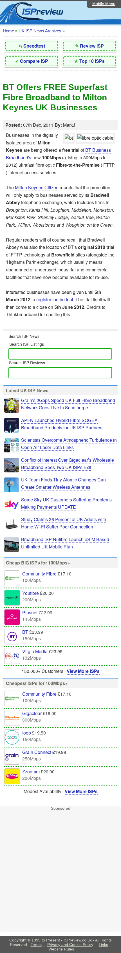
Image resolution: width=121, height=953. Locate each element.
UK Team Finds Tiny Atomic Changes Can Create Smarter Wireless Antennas (63, 483)
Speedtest (34, 46)
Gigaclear (32, 713)
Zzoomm (31, 771)
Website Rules (61, 949)
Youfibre (30, 593)
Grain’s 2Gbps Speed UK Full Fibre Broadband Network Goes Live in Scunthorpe (68, 404)
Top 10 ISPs (92, 61)
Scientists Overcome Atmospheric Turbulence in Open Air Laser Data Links (69, 443)
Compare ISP (34, 61)
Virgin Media (35, 651)
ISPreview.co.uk (78, 940)
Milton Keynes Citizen (37, 187)
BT (25, 632)
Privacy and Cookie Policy (70, 944)
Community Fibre (39, 573)
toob (26, 732)
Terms (36, 944)
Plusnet (29, 612)
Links (103, 944)
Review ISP (92, 46)
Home (8, 30)
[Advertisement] (60, 871)
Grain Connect (36, 752)
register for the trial (54, 299)
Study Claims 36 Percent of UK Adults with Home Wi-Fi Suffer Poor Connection (63, 523)
